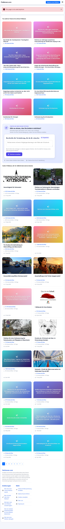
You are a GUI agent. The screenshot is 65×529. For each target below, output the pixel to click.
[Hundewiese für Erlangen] (17, 110)
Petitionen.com (6, 2)
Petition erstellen (15, 154)
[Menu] (62, 2)
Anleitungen (6, 486)
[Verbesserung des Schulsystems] (48, 110)
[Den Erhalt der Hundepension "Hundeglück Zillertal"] (17, 33)
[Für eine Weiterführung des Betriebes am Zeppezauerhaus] (48, 85)
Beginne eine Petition (53, 2)
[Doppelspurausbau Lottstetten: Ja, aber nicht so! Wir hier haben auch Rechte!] (17, 85)
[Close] (61, 9)
